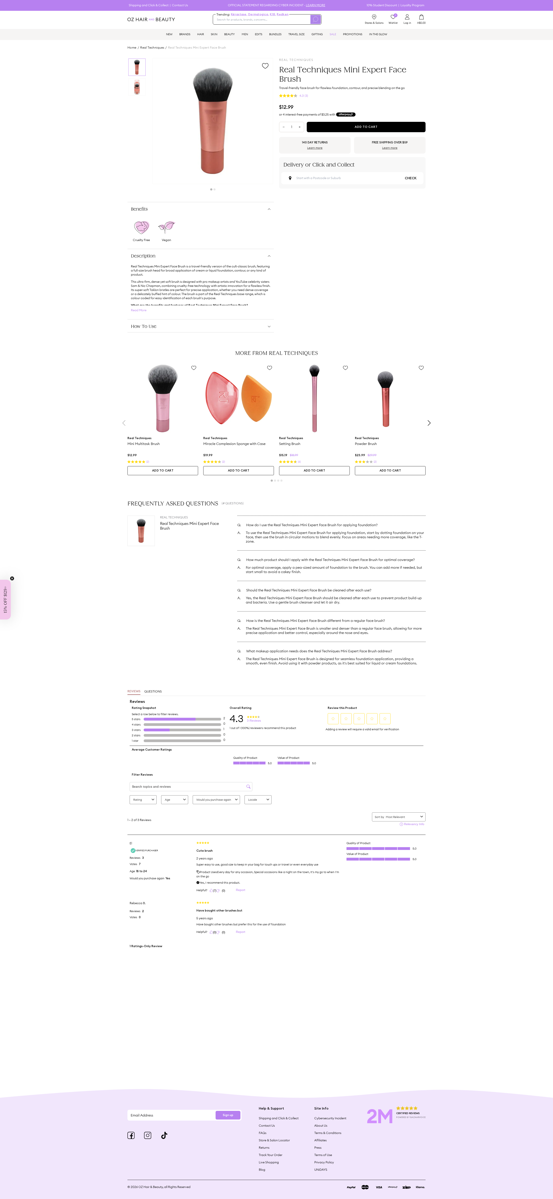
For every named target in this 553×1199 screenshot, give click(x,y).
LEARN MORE (315, 5)
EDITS (258, 34)
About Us (320, 1126)
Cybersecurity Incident (330, 1118)
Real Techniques (152, 47)
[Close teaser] (12, 578)
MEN (245, 34)
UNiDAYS (320, 1170)
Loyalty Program (412, 5)
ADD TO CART (162, 470)
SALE (333, 34)
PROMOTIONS (352, 34)
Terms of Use (323, 1155)
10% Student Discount (382, 5)
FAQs (262, 1133)
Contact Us (180, 5)
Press (317, 1148)
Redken (282, 14)
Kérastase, (239, 14)
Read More (138, 310)
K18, (273, 14)
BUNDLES (275, 34)
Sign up (228, 1115)
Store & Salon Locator (274, 1140)
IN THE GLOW (378, 34)
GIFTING (317, 34)
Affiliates (320, 1140)
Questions (153, 691)
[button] (5, 599)
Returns (264, 1148)
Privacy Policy (324, 1162)
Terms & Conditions (327, 1133)
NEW (169, 34)
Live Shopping (269, 1162)
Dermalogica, (258, 14)
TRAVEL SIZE (296, 34)
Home (132, 47)
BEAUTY (229, 34)
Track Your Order (270, 1155)
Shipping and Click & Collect (148, 5)
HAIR (200, 34)
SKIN (214, 34)
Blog (262, 1170)
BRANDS (184, 34)
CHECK (410, 178)
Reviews (133, 691)
